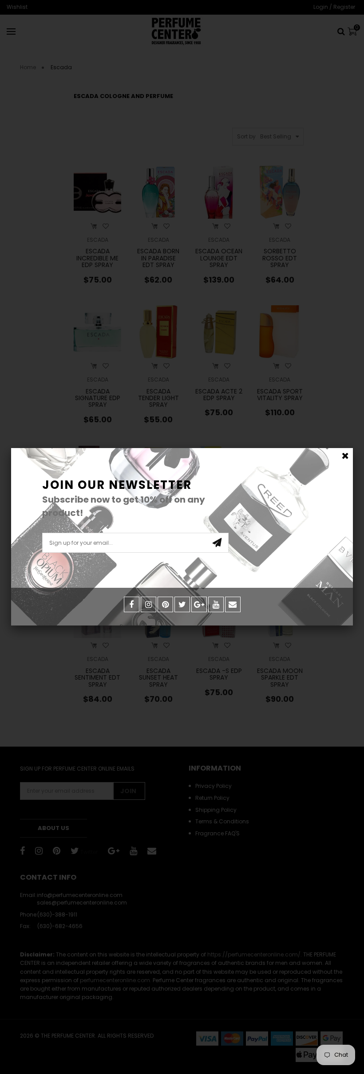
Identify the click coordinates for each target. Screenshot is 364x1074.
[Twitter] (182, 604)
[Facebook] (131, 604)
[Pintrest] (165, 604)
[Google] (199, 604)
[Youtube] (216, 604)
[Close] (345, 456)
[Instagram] (148, 604)
